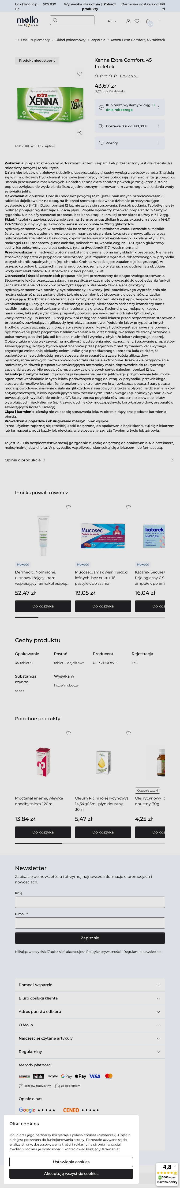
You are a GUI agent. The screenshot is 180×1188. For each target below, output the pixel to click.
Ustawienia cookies (71, 1162)
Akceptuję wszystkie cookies (71, 1173)
